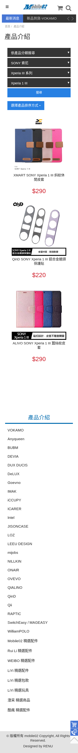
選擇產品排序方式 (25, 105)
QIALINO (15, 588)
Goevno (14, 483)
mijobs (13, 553)
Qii (10, 605)
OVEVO (14, 579)
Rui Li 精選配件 (20, 651)
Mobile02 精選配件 (23, 641)
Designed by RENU (38, 746)
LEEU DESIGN (20, 544)
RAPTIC (14, 614)
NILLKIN (14, 561)
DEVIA (13, 456)
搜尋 (39, 92)
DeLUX (14, 474)
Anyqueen (16, 439)
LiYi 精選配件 (18, 671)
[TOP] (74, 739)
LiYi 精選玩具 (18, 690)
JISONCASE (18, 526)
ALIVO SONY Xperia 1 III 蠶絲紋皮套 (39, 345)
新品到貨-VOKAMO (42, 18)
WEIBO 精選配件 (21, 661)
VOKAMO (16, 430)
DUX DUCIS (18, 465)
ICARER (14, 509)
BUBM (13, 448)
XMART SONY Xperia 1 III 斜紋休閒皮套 (39, 177)
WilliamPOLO (18, 631)
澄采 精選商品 (19, 700)
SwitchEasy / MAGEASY (28, 623)
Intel (11, 518)
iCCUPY (14, 500)
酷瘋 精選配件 (19, 710)
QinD (12, 596)
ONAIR (13, 570)
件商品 (74, 724)
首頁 (7, 26)
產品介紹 (19, 26)
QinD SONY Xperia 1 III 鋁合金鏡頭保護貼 (39, 261)
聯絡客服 (74, 732)
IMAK (12, 491)
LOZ (11, 535)
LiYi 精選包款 (18, 680)
